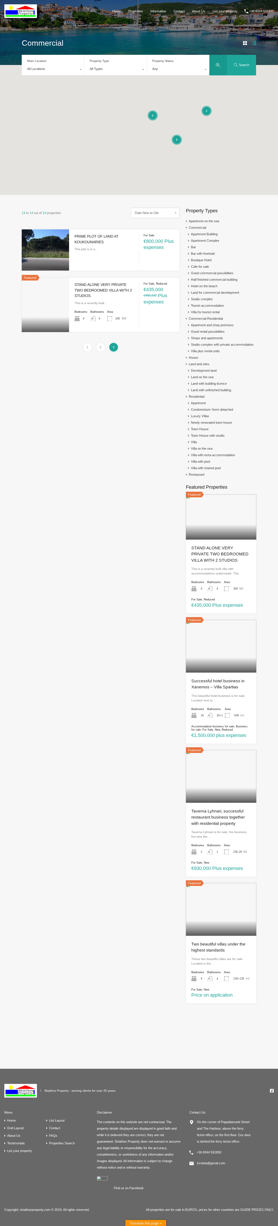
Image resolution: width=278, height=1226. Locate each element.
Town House (199, 429)
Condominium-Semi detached (212, 409)
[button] (177, 97)
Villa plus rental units (205, 351)
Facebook (136, 1188)
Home (116, 11)
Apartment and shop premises (212, 325)
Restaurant (196, 474)
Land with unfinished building (211, 390)
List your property (225, 11)
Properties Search (62, 1143)
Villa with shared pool (206, 468)
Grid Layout (15, 1128)
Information (158, 11)
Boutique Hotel (201, 260)
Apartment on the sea (204, 221)
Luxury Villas (200, 416)
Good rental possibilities (208, 331)
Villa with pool (200, 461)
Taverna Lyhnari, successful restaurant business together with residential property (218, 817)
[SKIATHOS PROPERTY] (20, 16)
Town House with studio (207, 435)
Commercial (197, 227)
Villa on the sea (201, 448)
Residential (196, 396)
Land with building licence (209, 383)
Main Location (36, 61)
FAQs (53, 1135)
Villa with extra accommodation (213, 455)
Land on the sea (202, 377)
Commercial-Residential (206, 318)
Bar (193, 247)
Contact (179, 11)
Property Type (99, 61)
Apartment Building (204, 234)
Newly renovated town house (211, 422)
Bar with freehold (203, 253)
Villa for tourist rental (205, 312)
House (193, 357)
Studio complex (202, 299)
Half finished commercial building (214, 279)
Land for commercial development (215, 292)
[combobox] (53, 70)
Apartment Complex (205, 240)
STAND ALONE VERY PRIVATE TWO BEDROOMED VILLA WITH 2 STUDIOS (103, 290)
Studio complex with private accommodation (222, 344)
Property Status (163, 61)
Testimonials (16, 1143)
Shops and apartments (207, 338)
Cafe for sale (200, 266)
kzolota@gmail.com (211, 1163)
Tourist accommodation (207, 305)
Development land (204, 370)
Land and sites (199, 364)
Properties (135, 11)
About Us (198, 11)
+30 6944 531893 (261, 11)
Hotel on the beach (204, 286)
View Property (45, 262)
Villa (194, 442)
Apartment (198, 403)
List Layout (57, 1120)
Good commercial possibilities (212, 273)
